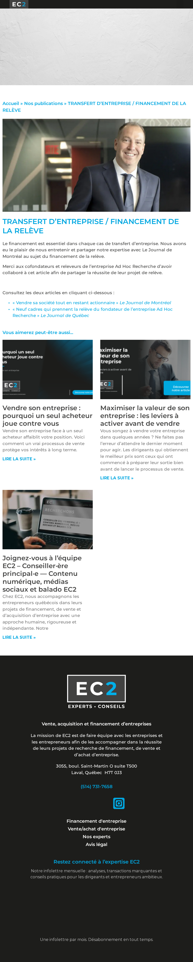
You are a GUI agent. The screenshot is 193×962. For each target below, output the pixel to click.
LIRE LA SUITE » (19, 459)
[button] (179, 4)
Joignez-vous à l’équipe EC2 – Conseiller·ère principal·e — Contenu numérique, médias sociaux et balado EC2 (42, 573)
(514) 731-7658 (97, 786)
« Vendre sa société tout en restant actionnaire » (92, 302)
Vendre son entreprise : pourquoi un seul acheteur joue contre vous (47, 415)
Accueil (11, 103)
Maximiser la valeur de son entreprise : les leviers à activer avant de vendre (145, 415)
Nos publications (43, 103)
